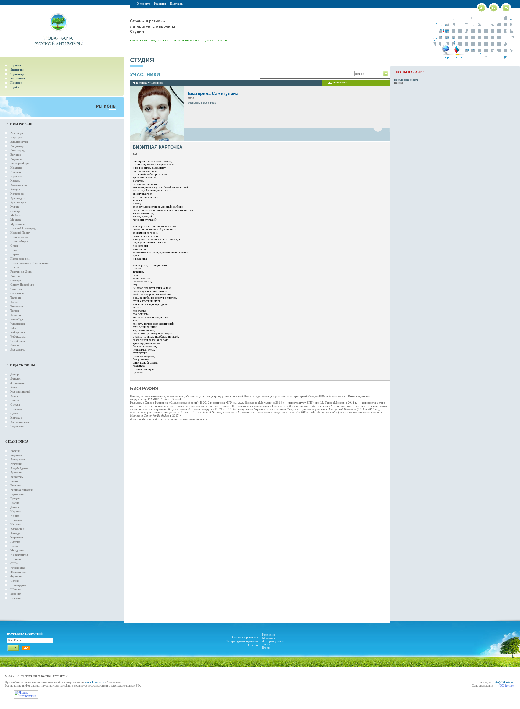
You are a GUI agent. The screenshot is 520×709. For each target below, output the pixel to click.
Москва (15, 219)
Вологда (15, 154)
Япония (15, 598)
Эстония (15, 593)
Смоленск (17, 293)
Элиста (15, 345)
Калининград (19, 185)
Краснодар (17, 198)
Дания (14, 507)
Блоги (222, 40)
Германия (17, 494)
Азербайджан (19, 468)
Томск (14, 310)
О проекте (143, 3)
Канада (15, 533)
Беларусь (16, 476)
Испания (16, 520)
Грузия (15, 502)
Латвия (15, 541)
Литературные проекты (152, 26)
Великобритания (21, 489)
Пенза (14, 249)
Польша (16, 559)
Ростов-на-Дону (21, 271)
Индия (14, 515)
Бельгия (15, 485)
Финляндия (18, 572)
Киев (13, 387)
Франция (16, 576)
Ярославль (17, 349)
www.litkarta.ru (94, 682)
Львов (14, 400)
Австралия (17, 459)
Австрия (16, 463)
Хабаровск (17, 332)
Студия (137, 31)
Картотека (138, 40)
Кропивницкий (20, 391)
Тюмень (15, 314)
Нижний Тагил (20, 232)
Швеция (15, 589)
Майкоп (15, 215)
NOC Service (506, 685)
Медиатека (160, 40)
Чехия (14, 580)
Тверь (14, 301)
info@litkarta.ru (504, 682)
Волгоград (17, 150)
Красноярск (18, 202)
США (14, 563)
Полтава (16, 408)
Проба (14, 87)
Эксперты (17, 69)
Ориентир (17, 74)
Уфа (13, 327)
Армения (16, 472)
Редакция (160, 3)
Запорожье (17, 382)
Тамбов (15, 297)
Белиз (14, 481)
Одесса (15, 404)
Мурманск (17, 224)
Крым (14, 395)
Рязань (15, 275)
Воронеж (16, 159)
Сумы (14, 413)
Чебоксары (18, 336)
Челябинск (17, 340)
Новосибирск (19, 241)
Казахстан (17, 528)
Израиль (16, 511)
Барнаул (16, 137)
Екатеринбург (19, 163)
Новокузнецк (19, 236)
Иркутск (16, 176)
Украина (16, 455)
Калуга (15, 189)
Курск (14, 206)
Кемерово (17, 193)
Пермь (15, 254)
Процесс (16, 82)
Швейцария (18, 585)
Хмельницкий (19, 421)
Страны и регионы (148, 21)
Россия (15, 450)
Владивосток (19, 141)
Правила (16, 65)
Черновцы (17, 426)
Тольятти (16, 306)
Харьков (16, 417)
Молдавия (17, 550)
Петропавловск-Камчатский (29, 262)
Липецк (15, 211)
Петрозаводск (19, 258)
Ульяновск (17, 323)
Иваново (16, 167)
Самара (15, 280)
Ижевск (15, 172)
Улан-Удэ (16, 319)
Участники (17, 78)
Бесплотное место (406, 79)
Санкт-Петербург (22, 284)
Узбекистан (17, 567)
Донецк (15, 378)
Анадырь (16, 133)
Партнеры (176, 3)
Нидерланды (19, 554)
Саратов (16, 288)
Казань (15, 180)
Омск (14, 245)
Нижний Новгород (23, 228)
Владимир (17, 146)
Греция (15, 498)
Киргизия (16, 537)
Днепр (14, 374)
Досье (208, 40)
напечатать (340, 82)
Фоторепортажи (186, 40)
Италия (15, 524)
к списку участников (149, 82)
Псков (14, 267)
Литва (14, 546)
